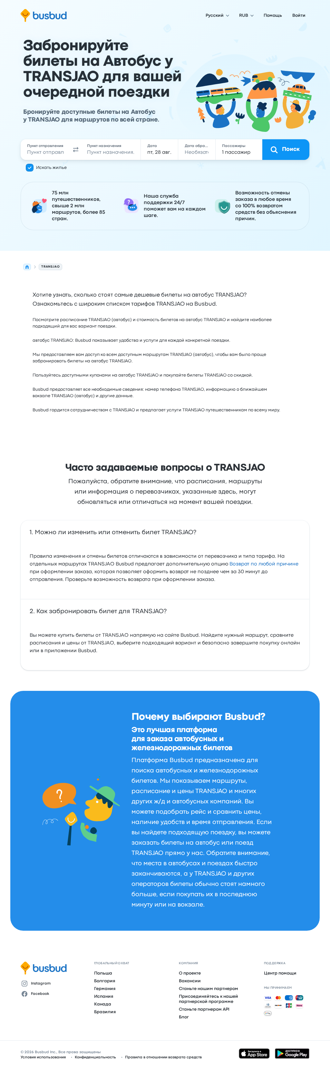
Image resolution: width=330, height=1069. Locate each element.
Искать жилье (51, 168)
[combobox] (45, 150)
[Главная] (27, 267)
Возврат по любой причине (263, 564)
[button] (75, 149)
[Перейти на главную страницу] (44, 15)
